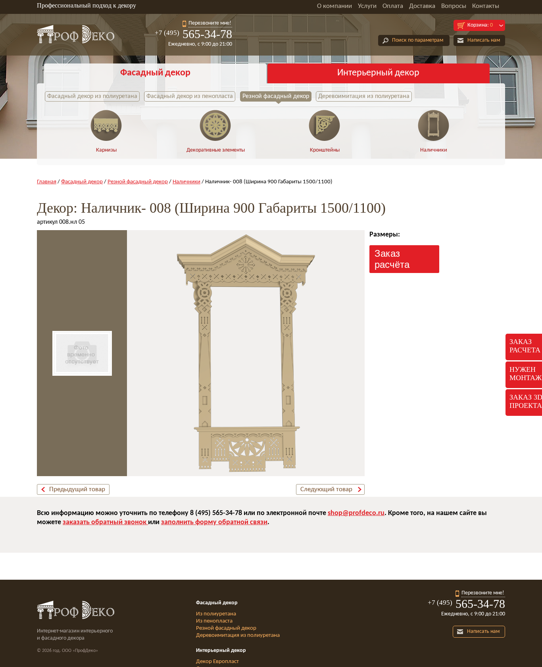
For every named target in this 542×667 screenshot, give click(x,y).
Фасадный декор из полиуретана (92, 96)
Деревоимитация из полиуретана (363, 96)
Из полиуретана (216, 614)
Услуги (367, 6)
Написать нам (483, 40)
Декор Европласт (217, 662)
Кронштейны (325, 150)
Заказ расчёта (392, 259)
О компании (334, 6)
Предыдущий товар (77, 489)
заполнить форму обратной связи (214, 522)
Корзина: (480, 25)
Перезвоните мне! (209, 23)
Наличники (433, 150)
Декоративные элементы (215, 150)
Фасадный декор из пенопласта (189, 96)
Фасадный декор (155, 73)
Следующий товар (326, 489)
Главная (46, 182)
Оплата (392, 6)
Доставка (422, 6)
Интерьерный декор (378, 73)
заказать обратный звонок (105, 522)
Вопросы (453, 6)
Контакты (485, 6)
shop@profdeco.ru (356, 513)
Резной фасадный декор (275, 96)
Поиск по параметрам (417, 40)
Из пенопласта (214, 621)
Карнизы (106, 150)
